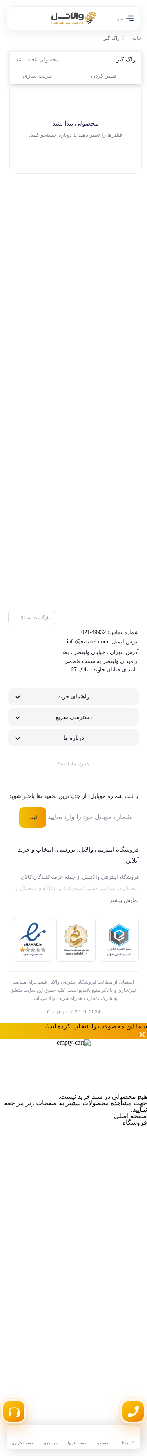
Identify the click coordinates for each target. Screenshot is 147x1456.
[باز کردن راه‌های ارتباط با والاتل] (133, 1411)
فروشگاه (134, 1122)
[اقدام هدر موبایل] (21, 18)
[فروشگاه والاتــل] (73, 18)
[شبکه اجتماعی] (91, 778)
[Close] (73, 1034)
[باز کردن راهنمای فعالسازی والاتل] (14, 1411)
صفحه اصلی (130, 1116)
